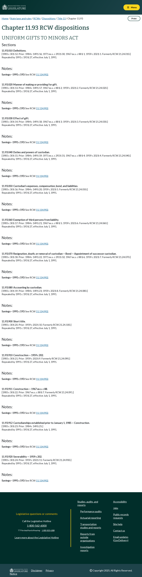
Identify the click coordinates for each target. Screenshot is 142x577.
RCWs (36, 18)
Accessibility (120, 501)
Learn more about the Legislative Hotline (37, 537)
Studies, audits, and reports (87, 503)
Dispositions (48, 18)
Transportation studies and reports (90, 526)
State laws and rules (20, 18)
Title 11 (61, 18)
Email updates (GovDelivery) (120, 538)
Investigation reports (87, 548)
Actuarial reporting (90, 517)
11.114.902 (42, 74)
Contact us (119, 530)
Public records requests (121, 516)
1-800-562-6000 (37, 525)
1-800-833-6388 (48, 530)
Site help (117, 524)
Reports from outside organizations (87, 537)
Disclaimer (36, 570)
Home (5, 18)
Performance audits (91, 511)
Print (134, 18)
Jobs (115, 508)
